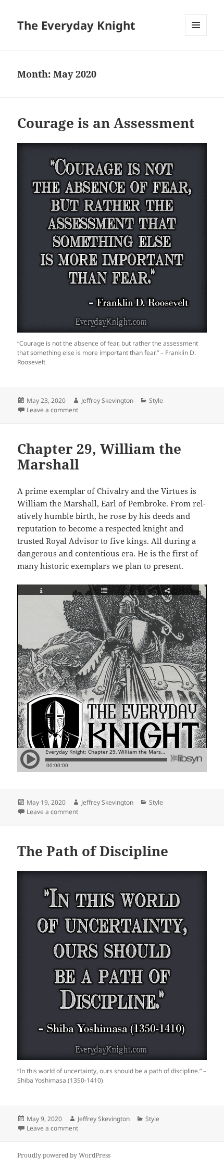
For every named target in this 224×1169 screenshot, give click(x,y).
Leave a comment (52, 409)
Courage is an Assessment (106, 122)
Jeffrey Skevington (107, 400)
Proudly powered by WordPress (63, 1155)
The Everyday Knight (76, 25)
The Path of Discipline (92, 851)
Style (156, 400)
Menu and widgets (196, 35)
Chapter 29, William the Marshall (99, 456)
